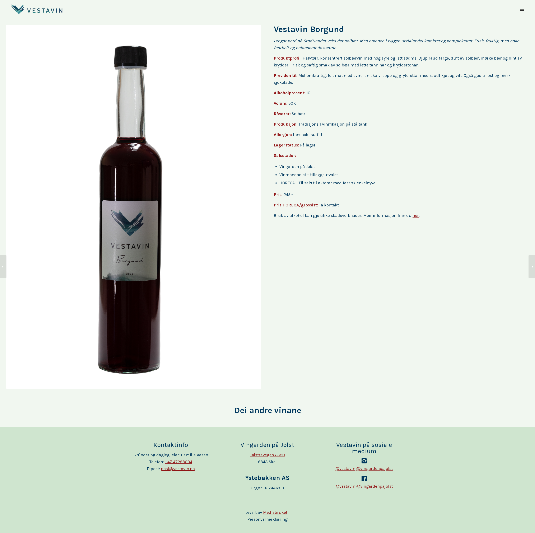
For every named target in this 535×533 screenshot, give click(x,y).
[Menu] (522, 9)
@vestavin (345, 468)
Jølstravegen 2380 (267, 455)
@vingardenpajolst (374, 468)
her (416, 215)
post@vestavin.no (178, 468)
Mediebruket (275, 512)
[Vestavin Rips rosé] (3, 266)
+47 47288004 (178, 461)
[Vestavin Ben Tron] (532, 266)
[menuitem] (522, 9)
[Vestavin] (37, 9)
